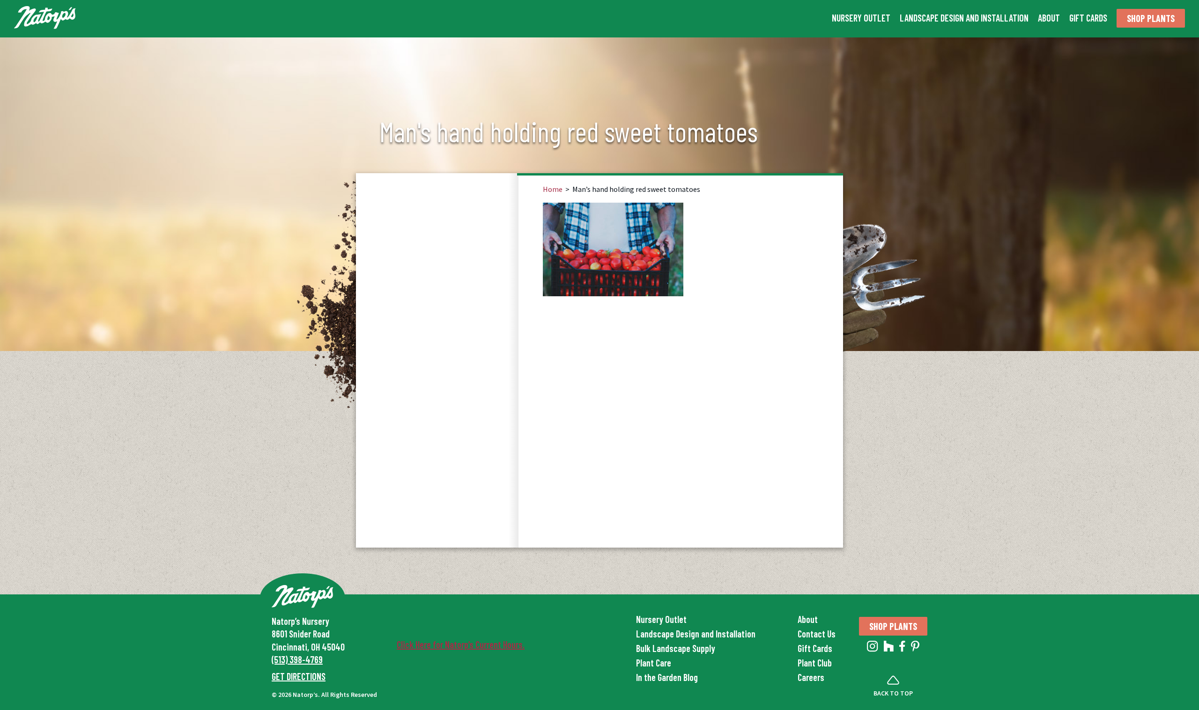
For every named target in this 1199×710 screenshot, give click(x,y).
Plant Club (815, 662)
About (1049, 17)
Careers (811, 677)
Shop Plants (1151, 18)
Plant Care (653, 662)
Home (552, 189)
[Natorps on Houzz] (889, 648)
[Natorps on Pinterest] (915, 648)
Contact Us (817, 633)
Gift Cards (1088, 17)
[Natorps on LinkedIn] (872, 648)
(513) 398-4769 (297, 659)
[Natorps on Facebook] (902, 648)
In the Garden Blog (667, 677)
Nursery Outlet (861, 17)
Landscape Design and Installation (964, 17)
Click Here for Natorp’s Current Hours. (461, 644)
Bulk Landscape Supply (675, 648)
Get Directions (299, 676)
